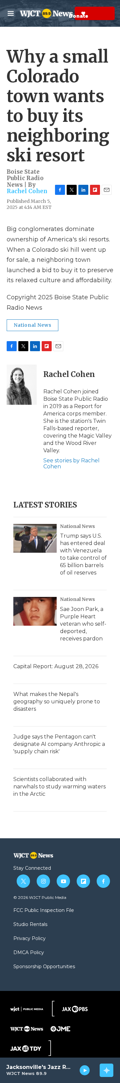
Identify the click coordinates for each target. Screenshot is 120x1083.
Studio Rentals (30, 924)
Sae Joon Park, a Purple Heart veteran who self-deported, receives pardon (83, 624)
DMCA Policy (28, 952)
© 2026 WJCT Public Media (39, 897)
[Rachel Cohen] (22, 385)
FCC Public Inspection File (43, 910)
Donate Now (67, 13)
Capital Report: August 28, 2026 (55, 666)
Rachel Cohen (27, 191)
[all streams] (106, 1070)
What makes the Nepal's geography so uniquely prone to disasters (56, 701)
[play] (85, 1070)
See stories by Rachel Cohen (71, 463)
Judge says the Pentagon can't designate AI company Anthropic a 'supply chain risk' (59, 744)
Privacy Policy (29, 938)
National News (32, 325)
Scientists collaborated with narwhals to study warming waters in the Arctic (59, 786)
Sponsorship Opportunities (44, 967)
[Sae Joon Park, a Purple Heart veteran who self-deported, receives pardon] (35, 611)
